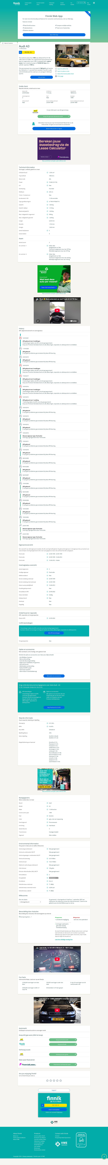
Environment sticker (39, 1150)
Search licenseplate (54, 1109)
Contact (57, 1136)
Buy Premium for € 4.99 (54, 707)
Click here (59, 1112)
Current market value (40, 3)
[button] (57, 55)
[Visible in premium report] (41, 341)
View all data (41, 77)
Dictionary (37, 1148)
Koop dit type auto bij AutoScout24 (53, 116)
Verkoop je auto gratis (62, 1054)
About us (15, 1136)
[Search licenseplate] (85, 3)
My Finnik (88, 3)
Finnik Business (62, 3)
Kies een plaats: (23, 899)
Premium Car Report (40, 1137)
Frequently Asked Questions (63, 1137)
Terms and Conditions (19, 1137)
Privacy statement (28, 1156)
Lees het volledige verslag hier (64, 939)
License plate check (28, 3)
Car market (72, 3)
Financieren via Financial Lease (62, 1064)
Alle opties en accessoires (54, 676)
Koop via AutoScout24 (62, 1040)
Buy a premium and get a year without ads (54, 161)
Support (54, 1090)
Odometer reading (51, 3)
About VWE (16, 1139)
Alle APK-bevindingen (54, 633)
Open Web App (54, 35)
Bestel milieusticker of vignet (54, 128)
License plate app (39, 1143)
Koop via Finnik (62, 1044)
